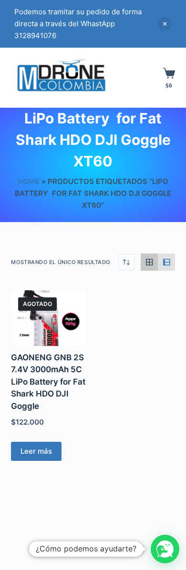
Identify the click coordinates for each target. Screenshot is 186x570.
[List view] (166, 262)
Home (29, 181)
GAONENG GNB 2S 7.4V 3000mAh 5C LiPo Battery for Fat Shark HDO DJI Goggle (48, 382)
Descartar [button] (164, 24)
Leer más (36, 451)
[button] (165, 549)
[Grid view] (149, 262)
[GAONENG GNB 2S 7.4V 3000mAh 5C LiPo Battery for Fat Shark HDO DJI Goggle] (48, 318)
